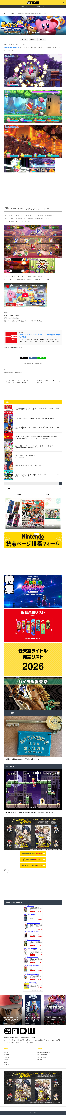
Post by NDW (7, 872)
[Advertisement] (33, 187)
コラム (5, 1062)
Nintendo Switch (9, 372)
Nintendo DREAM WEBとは (43, 1052)
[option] (11, 1015)
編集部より (6, 1065)
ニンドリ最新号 (18, 494)
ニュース (18, 33)
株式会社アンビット (41, 1059)
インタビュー (7, 1057)
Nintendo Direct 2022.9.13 (11, 47)
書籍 (47, 494)
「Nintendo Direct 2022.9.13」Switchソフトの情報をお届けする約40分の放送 (39, 336)
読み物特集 (6, 1054)
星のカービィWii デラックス (20, 372)
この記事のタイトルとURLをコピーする (33, 363)
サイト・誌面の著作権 (42, 1054)
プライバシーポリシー (42, 1057)
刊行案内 (6, 1059)
